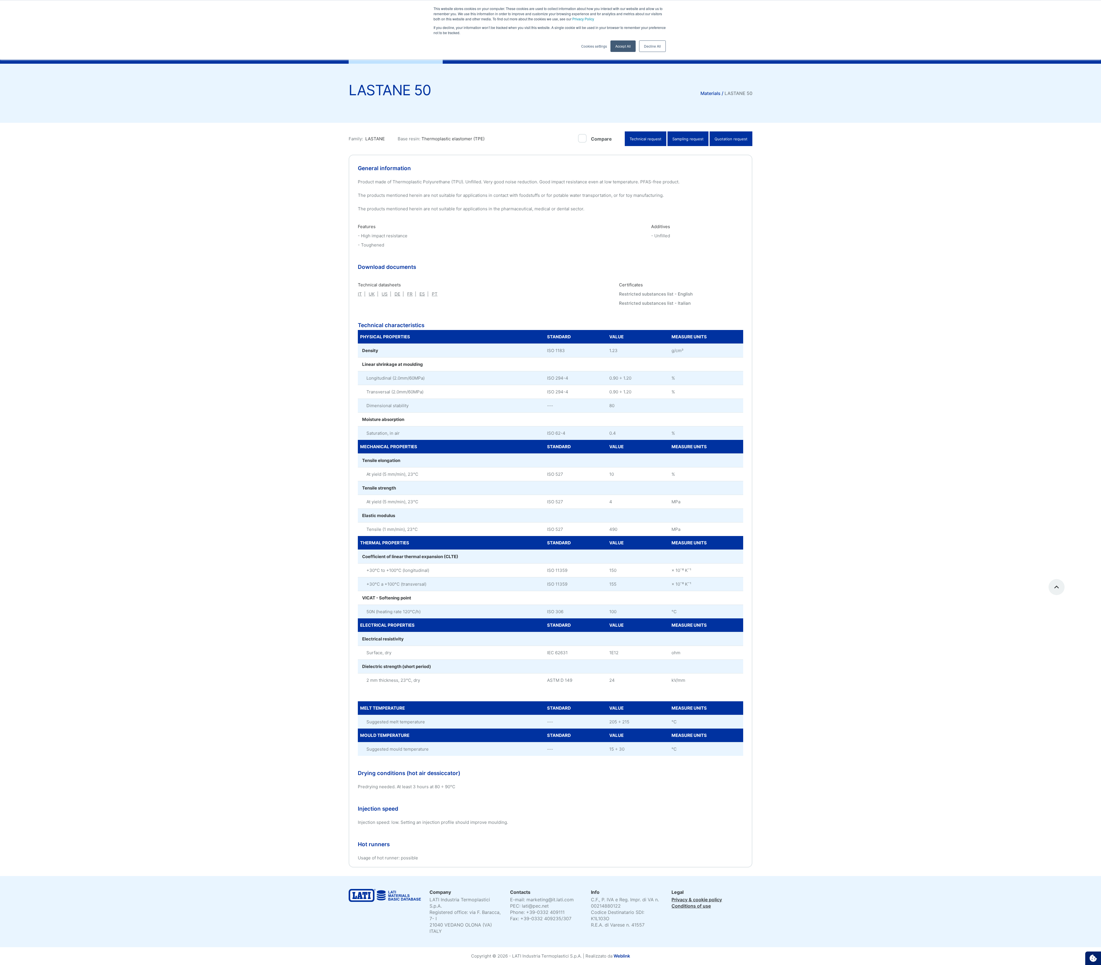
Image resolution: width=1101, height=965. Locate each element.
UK (372, 294)
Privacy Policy (582, 18)
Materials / (712, 93)
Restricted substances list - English (656, 294)
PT (435, 294)
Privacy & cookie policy (696, 899)
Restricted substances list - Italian (655, 303)
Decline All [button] (652, 46)
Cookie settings (1093, 958)
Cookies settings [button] (594, 46)
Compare (601, 139)
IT (360, 294)
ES (422, 294)
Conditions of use (691, 906)
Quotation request (731, 139)
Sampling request (688, 139)
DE (397, 294)
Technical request (645, 139)
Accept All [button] (623, 46)
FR (410, 294)
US (385, 294)
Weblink (622, 956)
